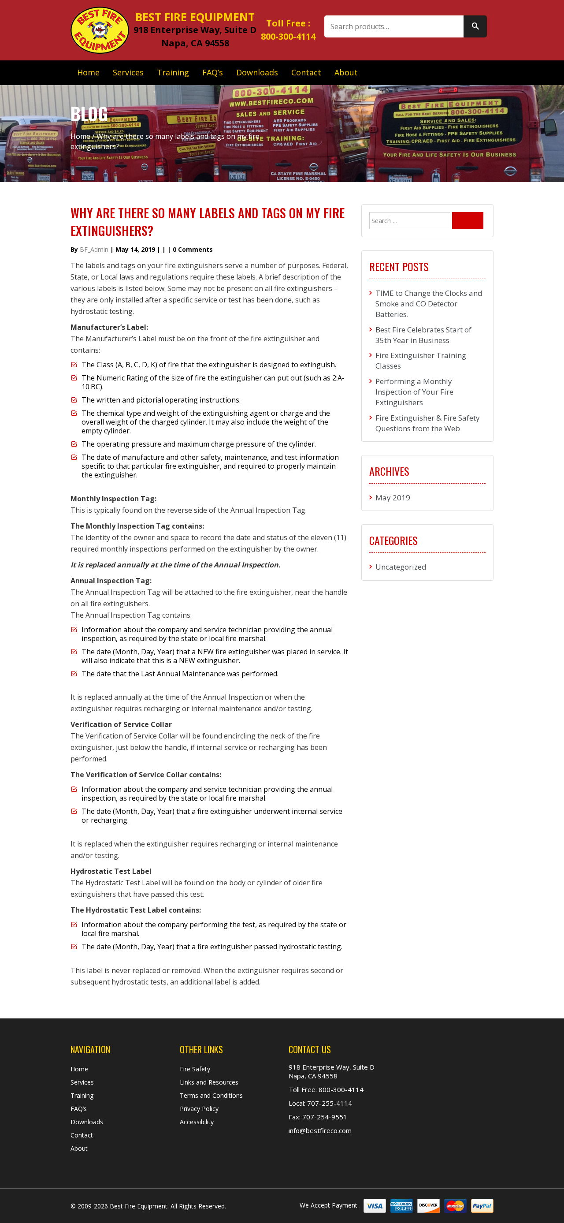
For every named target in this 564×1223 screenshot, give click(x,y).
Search (475, 26)
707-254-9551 (324, 1116)
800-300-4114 (288, 36)
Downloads (257, 72)
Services (128, 72)
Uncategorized (401, 567)
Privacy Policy (199, 1108)
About (346, 72)
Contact (306, 72)
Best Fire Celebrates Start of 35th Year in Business (423, 334)
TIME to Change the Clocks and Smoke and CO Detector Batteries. (428, 304)
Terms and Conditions (211, 1095)
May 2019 (392, 497)
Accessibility (197, 1122)
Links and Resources (209, 1082)
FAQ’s (212, 72)
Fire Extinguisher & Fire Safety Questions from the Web (427, 423)
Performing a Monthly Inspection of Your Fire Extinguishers (414, 392)
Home (88, 72)
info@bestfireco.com (320, 1130)
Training (173, 72)
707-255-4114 (328, 1103)
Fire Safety (195, 1069)
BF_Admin (94, 249)
